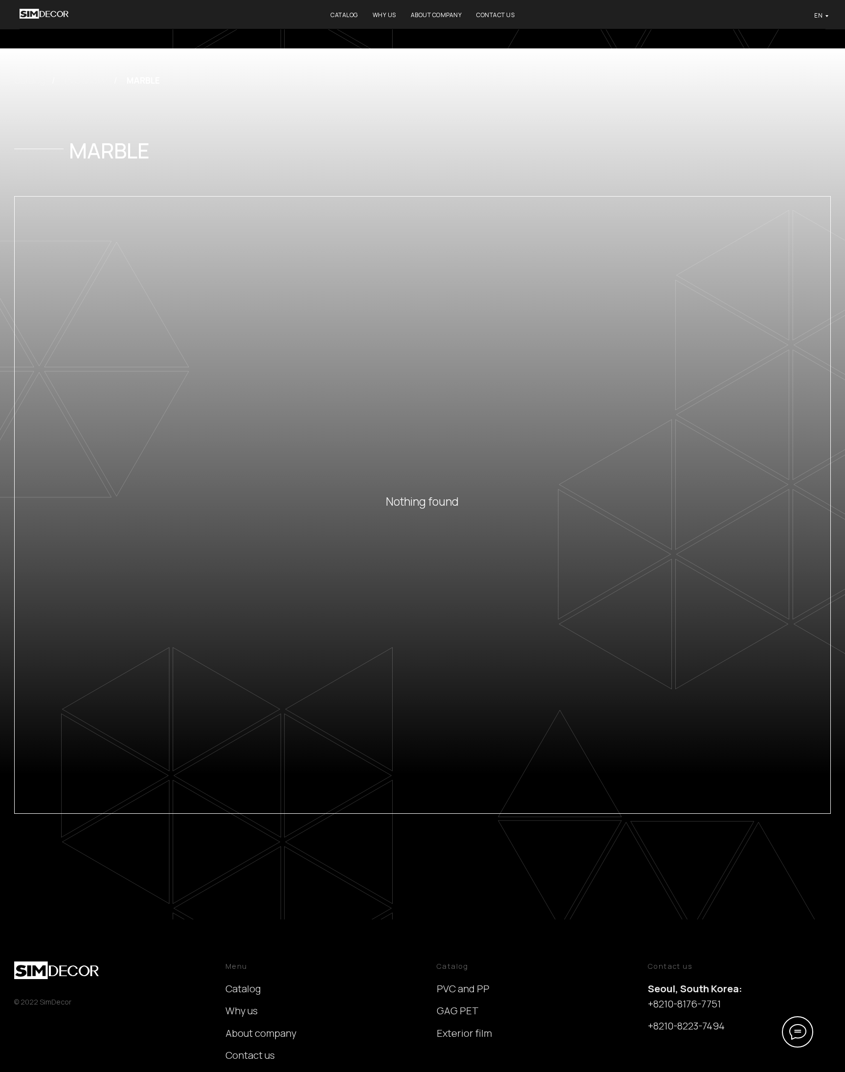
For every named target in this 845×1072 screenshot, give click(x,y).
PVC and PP (86, 80)
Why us (384, 15)
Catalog (344, 15)
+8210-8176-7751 (684, 1003)
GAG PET (458, 1010)
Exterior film (464, 1033)
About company (436, 15)
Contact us (495, 15)
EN (818, 15)
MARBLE (143, 80)
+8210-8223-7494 (686, 1025)
